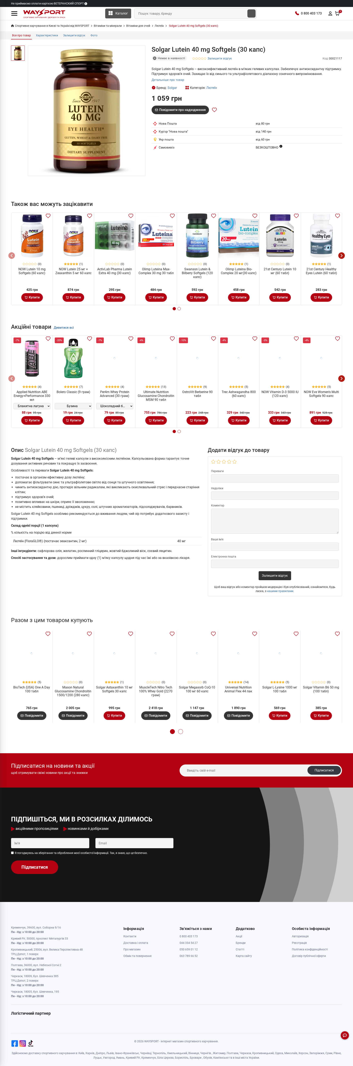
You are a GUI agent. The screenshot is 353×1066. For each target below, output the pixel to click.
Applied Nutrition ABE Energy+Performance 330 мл (32, 396)
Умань (120, 1057)
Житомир (219, 1053)
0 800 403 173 (311, 13)
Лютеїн (211, 88)
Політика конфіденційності (310, 949)
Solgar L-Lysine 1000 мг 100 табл (279, 689)
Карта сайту (244, 956)
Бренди (241, 942)
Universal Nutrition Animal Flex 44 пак (238, 689)
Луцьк (97, 1057)
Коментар (217, 505)
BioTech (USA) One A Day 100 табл (31, 689)
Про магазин (132, 949)
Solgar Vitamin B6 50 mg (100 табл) (321, 689)
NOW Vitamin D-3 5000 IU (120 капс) (279, 394)
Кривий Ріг (133, 1057)
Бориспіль (182, 1057)
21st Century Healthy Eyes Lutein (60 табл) (321, 271)
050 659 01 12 (189, 949)
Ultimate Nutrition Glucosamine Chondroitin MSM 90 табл (156, 396)
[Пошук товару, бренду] (251, 13)
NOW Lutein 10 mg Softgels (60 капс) (32, 271)
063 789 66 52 (189, 956)
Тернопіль (159, 1053)
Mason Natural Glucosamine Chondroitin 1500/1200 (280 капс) (73, 691)
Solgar (172, 88)
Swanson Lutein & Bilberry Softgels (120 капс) (197, 273)
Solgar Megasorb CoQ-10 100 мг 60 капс (197, 689)
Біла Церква (165, 1057)
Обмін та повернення (137, 956)
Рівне (337, 1053)
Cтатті (240, 949)
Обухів (207, 1057)
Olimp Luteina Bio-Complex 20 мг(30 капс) (239, 271)
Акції (239, 936)
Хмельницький (177, 1053)
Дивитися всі (64, 328)
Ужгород (109, 1057)
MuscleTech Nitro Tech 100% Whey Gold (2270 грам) (155, 691)
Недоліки (217, 488)
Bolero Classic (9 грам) (73, 392)
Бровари (195, 1057)
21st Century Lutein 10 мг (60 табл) (280, 271)
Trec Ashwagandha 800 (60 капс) (239, 394)
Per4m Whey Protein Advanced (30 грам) (114, 394)
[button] (14, 13)
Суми (328, 1053)
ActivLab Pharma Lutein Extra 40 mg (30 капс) (114, 271)
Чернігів (205, 1053)
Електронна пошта (223, 556)
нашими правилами (280, 591)
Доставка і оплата (135, 942)
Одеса (279, 1053)
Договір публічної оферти (309, 956)
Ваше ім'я (217, 539)
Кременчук (148, 1057)
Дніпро (100, 1053)
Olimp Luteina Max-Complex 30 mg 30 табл (156, 271)
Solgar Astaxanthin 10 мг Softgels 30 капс (114, 689)
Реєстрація (299, 942)
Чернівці (145, 1053)
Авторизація (300, 936)
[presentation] (11, 255)
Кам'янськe (221, 1057)
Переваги (217, 471)
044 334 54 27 (189, 942)
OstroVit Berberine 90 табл (197, 394)
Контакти (129, 936)
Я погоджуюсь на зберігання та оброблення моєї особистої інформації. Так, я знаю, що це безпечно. (81, 852)
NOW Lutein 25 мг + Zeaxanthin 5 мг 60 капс (73, 271)
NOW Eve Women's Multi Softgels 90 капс (321, 394)
